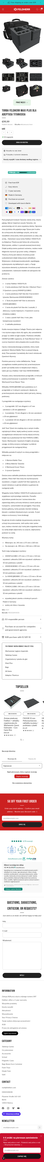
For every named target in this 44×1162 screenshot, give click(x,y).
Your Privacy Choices (10, 1017)
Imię (4, 921)
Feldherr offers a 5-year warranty (14, 1000)
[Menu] (3, 9)
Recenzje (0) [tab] (12, 759)
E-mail (5, 931)
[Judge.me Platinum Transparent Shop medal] (22, 850)
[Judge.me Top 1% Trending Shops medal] (32, 850)
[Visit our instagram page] (8, 1108)
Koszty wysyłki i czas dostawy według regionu (21, 159)
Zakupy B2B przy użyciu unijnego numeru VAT (19, 996)
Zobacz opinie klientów (13, 889)
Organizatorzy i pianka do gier (16, 659)
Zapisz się (22, 1156)
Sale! (3, 1074)
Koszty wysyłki (7, 1007)
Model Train (6, 1071)
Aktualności (6, 1010)
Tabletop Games (11, 655)
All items (8, 671)
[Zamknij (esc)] (41, 1136)
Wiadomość (7, 940)
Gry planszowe (7, 1050)
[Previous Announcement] (3, 2)
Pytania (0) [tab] (32, 759)
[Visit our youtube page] (18, 1108)
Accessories (6, 1054)
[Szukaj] (37, 9)
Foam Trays (6, 1067)
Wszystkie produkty (9, 1003)
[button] (3, 1158)
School (4, 1057)
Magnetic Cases (8, 1060)
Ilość (3, 129)
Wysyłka (17, 124)
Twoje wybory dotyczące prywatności (16, 1021)
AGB (3, 1024)
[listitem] (22, 2)
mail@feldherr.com (9, 1087)
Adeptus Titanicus (12, 675)
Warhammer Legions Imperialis (16, 651)
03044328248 (7, 1092)
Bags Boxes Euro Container (12, 1064)
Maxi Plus (9, 663)
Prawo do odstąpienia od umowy (14, 1028)
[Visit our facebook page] (3, 1108)
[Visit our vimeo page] (13, 1108)
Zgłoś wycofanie (10, 1033)
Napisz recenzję (22, 776)
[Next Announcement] (40, 2)
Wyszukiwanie (7, 1014)
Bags (7, 667)
